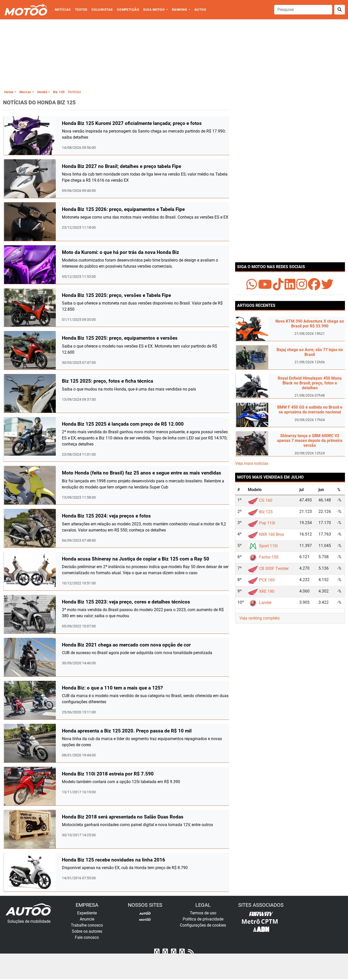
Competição (128, 9)
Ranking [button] (180, 9)
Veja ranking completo (259, 618)
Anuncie (87, 919)
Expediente (87, 913)
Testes (81, 9)
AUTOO (200, 9)
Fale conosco (87, 937)
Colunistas (102, 9)
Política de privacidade (203, 919)
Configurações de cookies (203, 925)
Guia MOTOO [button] (154, 9)
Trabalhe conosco (87, 925)
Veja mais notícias (251, 463)
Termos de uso (203, 913)
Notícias (63, 9)
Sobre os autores (87, 931)
